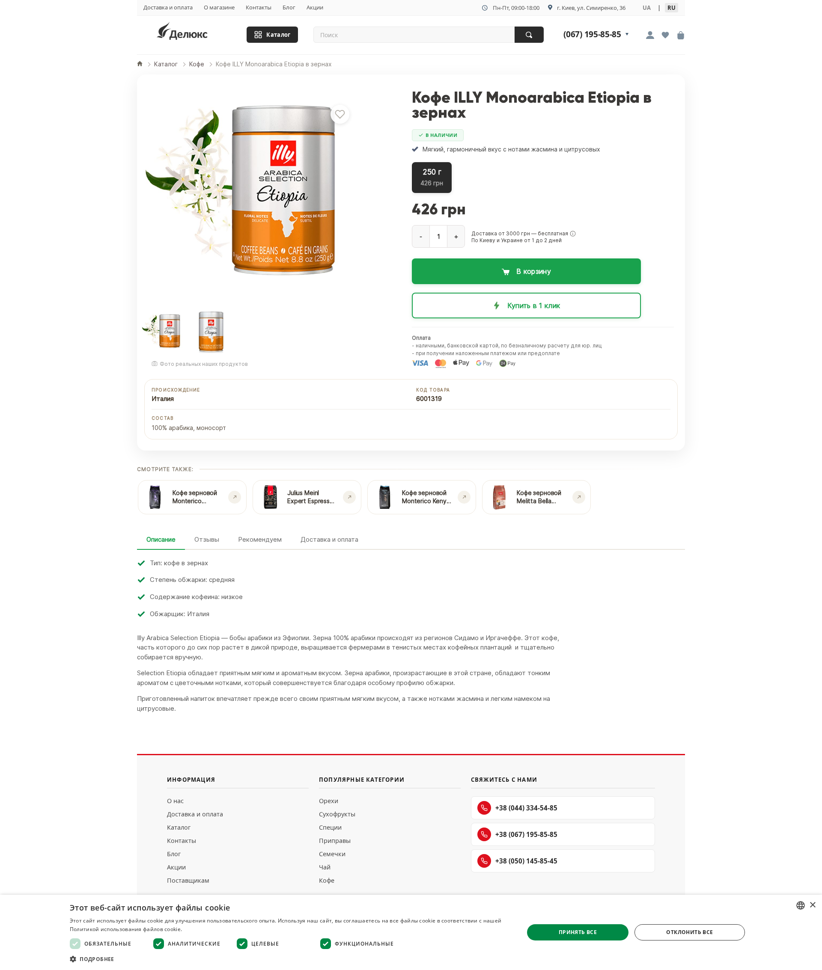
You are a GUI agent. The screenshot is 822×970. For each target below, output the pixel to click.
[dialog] (411, 932)
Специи (330, 827)
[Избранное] (665, 36)
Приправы (335, 841)
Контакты (258, 7)
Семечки (332, 854)
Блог (289, 7)
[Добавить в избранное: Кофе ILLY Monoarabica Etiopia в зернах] (340, 114)
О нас (175, 801)
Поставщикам (188, 880)
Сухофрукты (337, 814)
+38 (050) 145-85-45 (526, 861)
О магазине (219, 7)
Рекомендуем (260, 539)
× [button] (812, 905)
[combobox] (800, 905)
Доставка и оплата (168, 7)
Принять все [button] (578, 932)
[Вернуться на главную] (193, 33)
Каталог (278, 35)
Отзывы (206, 539)
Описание (161, 539)
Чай (325, 867)
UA (647, 8)
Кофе (326, 880)
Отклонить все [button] (689, 932)
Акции (315, 7)
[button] (572, 233)
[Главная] (140, 64)
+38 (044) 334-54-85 (526, 808)
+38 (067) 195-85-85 (526, 834)
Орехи (328, 801)
